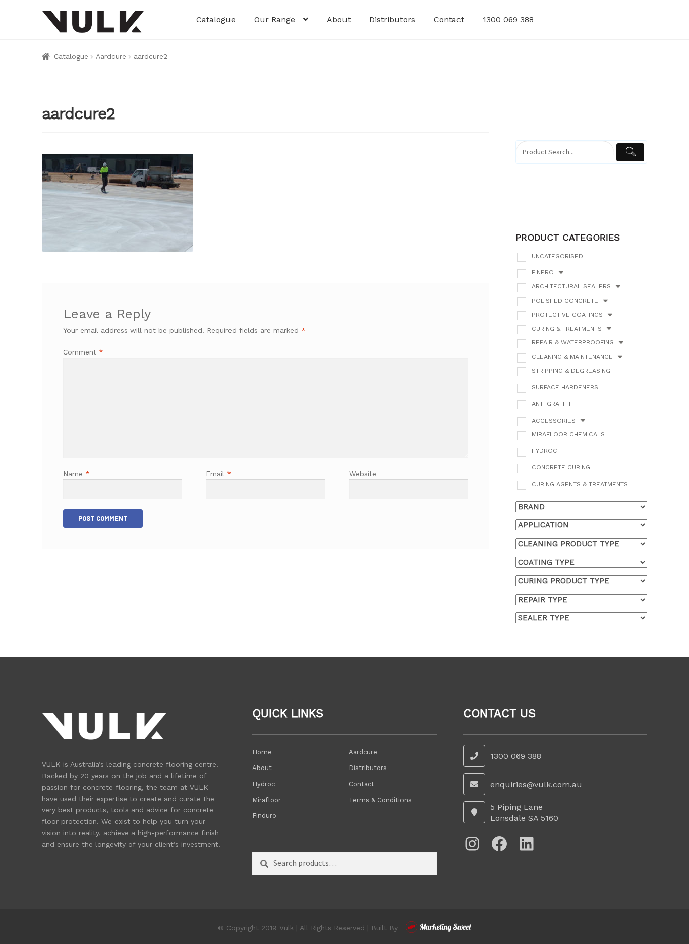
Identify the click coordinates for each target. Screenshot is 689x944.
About (339, 19)
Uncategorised (557, 256)
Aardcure (111, 56)
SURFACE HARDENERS (565, 387)
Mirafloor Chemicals (568, 434)
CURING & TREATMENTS (567, 328)
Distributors (392, 19)
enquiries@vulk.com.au (536, 784)
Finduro (264, 815)
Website (362, 473)
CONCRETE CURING (561, 467)
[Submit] (630, 152)
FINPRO (543, 272)
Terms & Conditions (380, 800)
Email (219, 473)
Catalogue (216, 19)
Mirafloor (266, 800)
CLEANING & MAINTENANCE (572, 356)
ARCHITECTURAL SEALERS (571, 286)
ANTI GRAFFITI (552, 403)
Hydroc (544, 450)
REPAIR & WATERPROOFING (573, 342)
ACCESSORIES (554, 420)
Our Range (274, 19)
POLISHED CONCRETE (565, 300)
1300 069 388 (508, 19)
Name (76, 473)
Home (262, 752)
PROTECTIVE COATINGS (567, 314)
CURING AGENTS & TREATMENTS (580, 484)
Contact (449, 19)
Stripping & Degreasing (571, 370)
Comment (83, 352)
